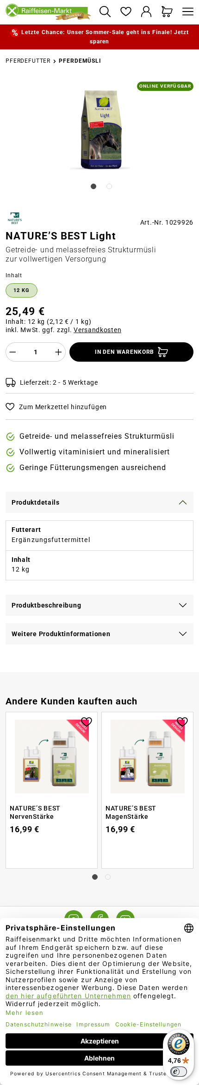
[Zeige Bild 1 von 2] (93, 186)
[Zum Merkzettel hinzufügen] (86, 721)
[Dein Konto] (146, 12)
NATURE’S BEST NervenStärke (35, 812)
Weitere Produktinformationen (61, 634)
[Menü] (185, 12)
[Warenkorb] (167, 12)
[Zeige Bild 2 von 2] (109, 186)
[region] (99, 142)
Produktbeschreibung (46, 605)
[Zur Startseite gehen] (49, 12)
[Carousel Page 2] (108, 877)
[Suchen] (104, 12)
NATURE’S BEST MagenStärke (131, 812)
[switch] (178, 1072)
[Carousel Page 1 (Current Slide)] (95, 877)
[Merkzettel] (125, 12)
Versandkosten (97, 330)
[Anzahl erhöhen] (59, 352)
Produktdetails (36, 502)
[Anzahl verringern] (12, 352)
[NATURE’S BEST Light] (100, 130)
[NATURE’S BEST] (15, 218)
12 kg (21, 290)
